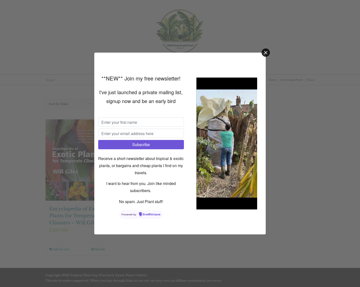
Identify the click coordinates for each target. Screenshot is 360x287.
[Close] (266, 52)
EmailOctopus (151, 214)
